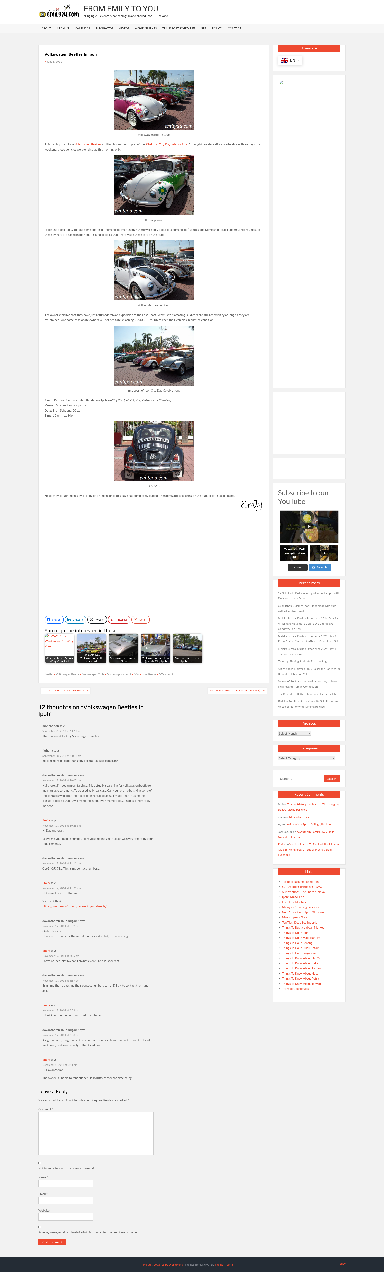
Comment (45, 1109)
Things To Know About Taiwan (301, 983)
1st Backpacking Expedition (300, 881)
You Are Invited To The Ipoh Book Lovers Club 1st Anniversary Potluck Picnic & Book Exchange (308, 849)
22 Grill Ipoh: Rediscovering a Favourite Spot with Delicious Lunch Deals (309, 595)
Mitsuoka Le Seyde (300, 817)
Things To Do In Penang (297, 943)
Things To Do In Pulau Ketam (300, 948)
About (46, 28)
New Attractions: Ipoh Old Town (303, 912)
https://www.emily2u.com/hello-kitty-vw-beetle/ (74, 906)
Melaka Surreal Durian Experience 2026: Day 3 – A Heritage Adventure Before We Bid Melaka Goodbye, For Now (308, 623)
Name (43, 1177)
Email (43, 1194)
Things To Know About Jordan (301, 968)
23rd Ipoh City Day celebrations (166, 144)
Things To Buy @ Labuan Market (303, 927)
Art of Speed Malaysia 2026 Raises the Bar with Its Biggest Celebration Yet (309, 671)
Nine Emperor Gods (295, 917)
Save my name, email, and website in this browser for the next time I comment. (89, 1232)
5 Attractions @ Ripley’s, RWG (302, 886)
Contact (234, 28)
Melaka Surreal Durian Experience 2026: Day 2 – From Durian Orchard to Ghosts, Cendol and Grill (308, 638)
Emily (46, 820)
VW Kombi (166, 674)
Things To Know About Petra (300, 978)
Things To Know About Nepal (300, 973)
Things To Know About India (300, 963)
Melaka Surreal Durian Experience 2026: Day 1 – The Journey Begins (308, 651)
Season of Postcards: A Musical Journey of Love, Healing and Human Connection (307, 684)
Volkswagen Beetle (67, 674)
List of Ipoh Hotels (294, 902)
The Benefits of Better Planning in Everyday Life (307, 694)
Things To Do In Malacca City (301, 937)
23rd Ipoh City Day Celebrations (67, 690)
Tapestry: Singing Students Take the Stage (303, 661)
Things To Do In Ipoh (295, 932)
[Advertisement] (273, 11)
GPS (203, 28)
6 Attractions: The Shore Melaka (303, 892)
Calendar (82, 28)
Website (44, 1210)
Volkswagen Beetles (88, 144)
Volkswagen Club (93, 674)
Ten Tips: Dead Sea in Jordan (300, 922)
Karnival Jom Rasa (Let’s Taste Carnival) (235, 690)
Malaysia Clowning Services (300, 907)
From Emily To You (121, 8)
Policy (217, 28)
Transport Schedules (178, 28)
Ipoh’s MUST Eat (293, 897)
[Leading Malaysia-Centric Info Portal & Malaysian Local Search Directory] (309, 230)
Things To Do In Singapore (299, 953)
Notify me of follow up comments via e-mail (66, 1168)
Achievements (146, 28)
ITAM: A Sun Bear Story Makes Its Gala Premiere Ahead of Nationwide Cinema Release (308, 704)
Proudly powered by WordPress (163, 1264)
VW (136, 674)
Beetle (48, 674)
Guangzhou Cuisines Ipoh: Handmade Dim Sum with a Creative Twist (307, 608)
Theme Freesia (224, 1264)
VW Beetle (149, 674)
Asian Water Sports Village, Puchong (309, 824)
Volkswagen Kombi (119, 674)
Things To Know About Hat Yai (301, 958)
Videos (124, 28)
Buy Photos (104, 28)
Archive (63, 28)
